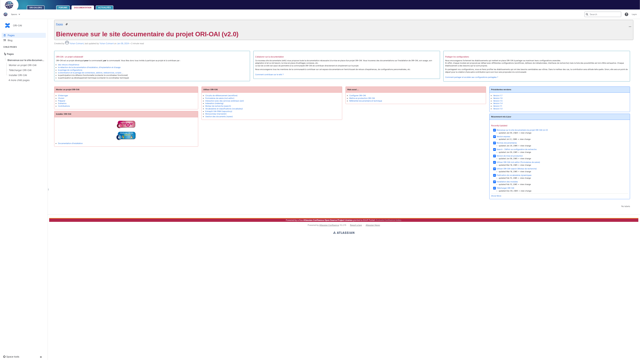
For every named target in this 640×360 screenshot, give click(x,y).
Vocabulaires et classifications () (224, 109)
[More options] (630, 26)
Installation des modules (507, 181)
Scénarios (62, 103)
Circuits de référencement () (221, 95)
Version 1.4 (497, 103)
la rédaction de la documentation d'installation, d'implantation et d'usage (89, 67)
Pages (59, 24)
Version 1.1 (497, 106)
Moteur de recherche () (218, 106)
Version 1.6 (497, 98)
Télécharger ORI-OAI (505, 188)
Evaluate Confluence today (388, 220)
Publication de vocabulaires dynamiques (514, 175)
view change (525, 133)
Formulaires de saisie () (219, 98)
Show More (496, 196)
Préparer (61, 101)
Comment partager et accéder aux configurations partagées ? (471, 77)
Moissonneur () (215, 114)
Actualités (104, 7)
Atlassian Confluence (329, 225)
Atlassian (343, 232)
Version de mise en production (510, 156)
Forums (63, 7)
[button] (626, 14)
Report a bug (356, 225)
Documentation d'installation (70, 143)
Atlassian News (373, 225)
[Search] (587, 14)
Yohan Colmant (77, 43)
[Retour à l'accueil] (14, 5)
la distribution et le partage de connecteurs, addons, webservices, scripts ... (90, 73)
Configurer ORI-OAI (357, 95)
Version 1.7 (497, 95)
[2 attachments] (66, 24)
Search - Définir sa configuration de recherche (516, 149)
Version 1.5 (497, 101)
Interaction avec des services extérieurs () (224, 101)
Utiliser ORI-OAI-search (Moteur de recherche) (517, 169)
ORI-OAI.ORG (35, 7)
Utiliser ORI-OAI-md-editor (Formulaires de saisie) (518, 162)
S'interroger (63, 95)
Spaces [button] (14, 14)
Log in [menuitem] (634, 14)
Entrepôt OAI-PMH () (218, 111)
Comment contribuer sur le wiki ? (269, 74)
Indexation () (214, 103)
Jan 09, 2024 (123, 43)
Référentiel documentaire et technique (365, 101)
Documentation (83, 7)
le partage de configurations (70, 70)
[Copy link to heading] (84, 57)
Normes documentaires (507, 143)
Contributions (64, 106)
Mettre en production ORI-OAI (362, 98)
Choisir (61, 98)
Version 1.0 (497, 109)
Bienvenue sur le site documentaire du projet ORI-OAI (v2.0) (522, 130)
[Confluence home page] (5, 14)
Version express (503, 136)
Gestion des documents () (219, 116)
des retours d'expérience (68, 65)
